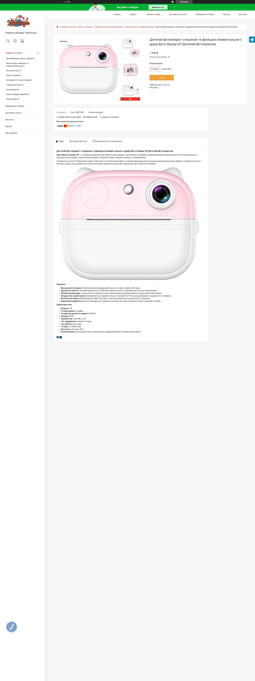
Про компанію (11, 133)
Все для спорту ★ (14, 71)
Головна (116, 14)
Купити (162, 78)
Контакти (9, 120)
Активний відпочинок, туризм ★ (20, 58)
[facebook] (58, 338)
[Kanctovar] (22, 21)
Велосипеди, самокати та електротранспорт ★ (17, 64)
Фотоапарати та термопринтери (140, 27)
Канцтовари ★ (12, 99)
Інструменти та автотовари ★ (19, 80)
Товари (132, 14)
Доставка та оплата (178, 14)
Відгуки (8, 126)
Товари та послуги (13, 53)
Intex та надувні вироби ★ (17, 94)
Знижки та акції (153, 14)
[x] (61, 338)
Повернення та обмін (14, 106)
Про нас (226, 14)
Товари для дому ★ (15, 85)
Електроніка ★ (12, 90)
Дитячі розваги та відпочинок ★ (109, 27)
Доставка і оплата (13, 113)
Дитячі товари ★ (13, 75)
